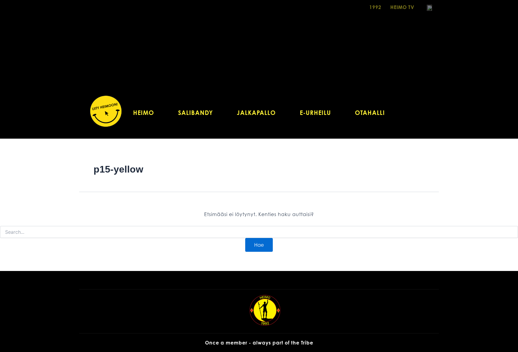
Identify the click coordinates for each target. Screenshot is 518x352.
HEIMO (143, 112)
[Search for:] (259, 232)
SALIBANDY (195, 112)
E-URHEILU (315, 112)
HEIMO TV (402, 7)
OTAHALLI (370, 112)
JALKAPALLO (256, 112)
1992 (375, 7)
